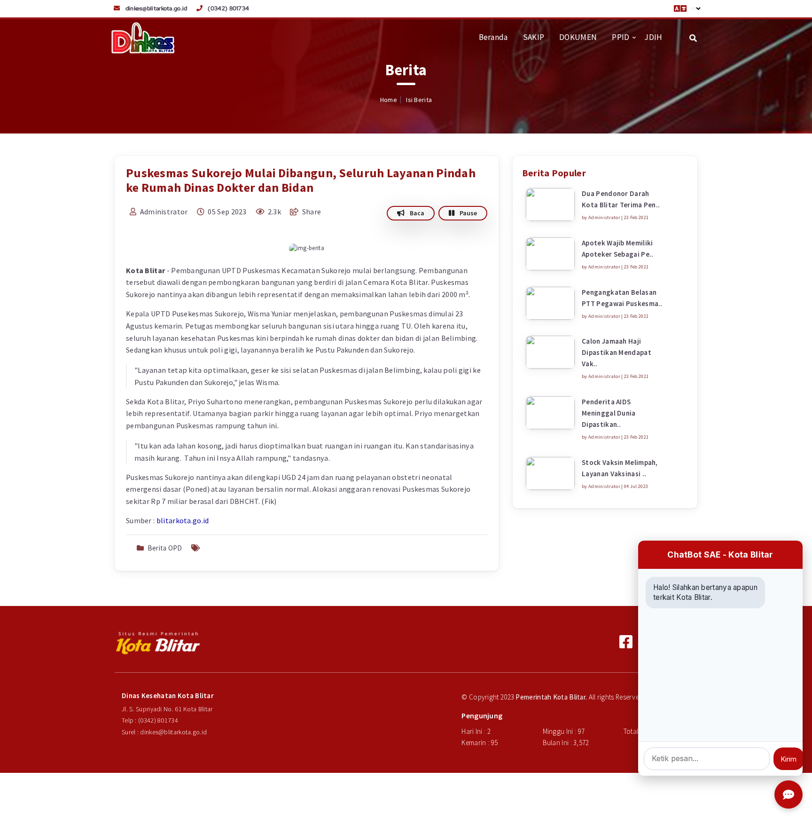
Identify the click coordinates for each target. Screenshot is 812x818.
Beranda (493, 37)
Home (388, 99)
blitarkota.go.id (182, 520)
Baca (416, 213)
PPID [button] (620, 37)
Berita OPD (165, 547)
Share (310, 211)
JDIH (653, 37)
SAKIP (534, 37)
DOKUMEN (578, 37)
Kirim (788, 759)
